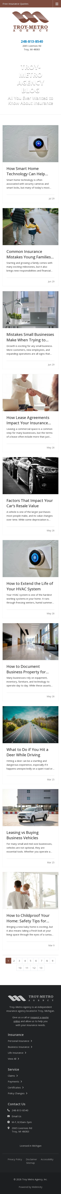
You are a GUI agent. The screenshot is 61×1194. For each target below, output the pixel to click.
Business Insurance (18, 1046)
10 (20, 967)
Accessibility (47, 1159)
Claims (11, 1075)
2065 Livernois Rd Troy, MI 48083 (22, 1129)
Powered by (30, 1187)
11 (27, 967)
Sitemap (30, 1162)
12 (34, 967)
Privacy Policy (15, 1159)
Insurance (16, 1035)
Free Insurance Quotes (15, 3)
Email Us (16, 1116)
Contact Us (16, 1104)
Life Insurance (15, 1052)
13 (41, 967)
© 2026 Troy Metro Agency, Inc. (30, 1179)
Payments (13, 1081)
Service (13, 1069)
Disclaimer (31, 1159)
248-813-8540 (32, 41)
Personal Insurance (18, 1040)
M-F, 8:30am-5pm (22, 1122)
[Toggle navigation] (57, 3)
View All (23, 1058)
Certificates (14, 1087)
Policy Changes (16, 1093)
